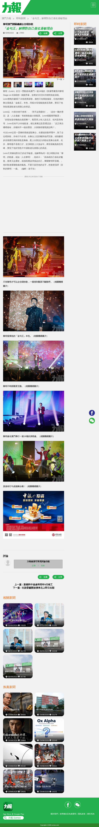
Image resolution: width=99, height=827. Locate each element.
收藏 (45, 33)
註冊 (34, 565)
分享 (60, 33)
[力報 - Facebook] (92, 413)
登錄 (43, 565)
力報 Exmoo (14, 818)
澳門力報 (6, 18)
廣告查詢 (90, 814)
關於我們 (54, 814)
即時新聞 (21, 18)
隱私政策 (81, 814)
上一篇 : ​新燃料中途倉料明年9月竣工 (34, 584)
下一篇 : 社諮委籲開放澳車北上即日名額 (33, 587)
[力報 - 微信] (92, 420)
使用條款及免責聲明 (68, 814)
